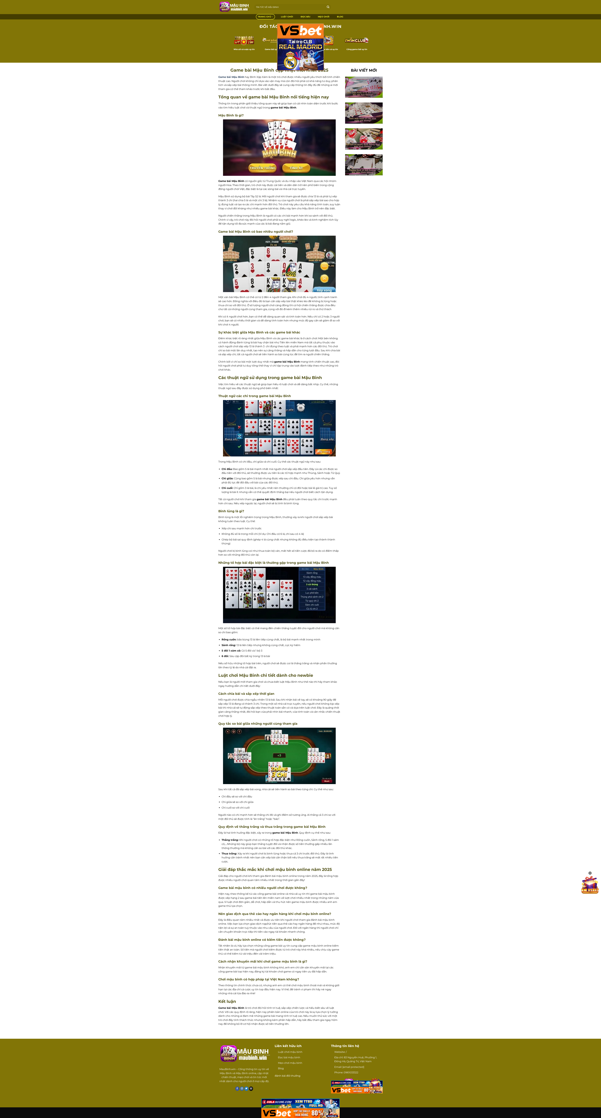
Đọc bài (305, 17)
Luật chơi (287, 17)
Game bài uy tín (272, 49)
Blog (281, 1068)
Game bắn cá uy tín (328, 49)
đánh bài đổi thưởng (287, 1075)
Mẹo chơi (323, 17)
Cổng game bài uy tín (357, 49)
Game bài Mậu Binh (231, 77)
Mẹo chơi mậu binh (290, 1062)
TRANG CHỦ (264, 17)
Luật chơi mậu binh (290, 1051)
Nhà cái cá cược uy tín (244, 49)
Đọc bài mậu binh (289, 1057)
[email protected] (353, 1067)
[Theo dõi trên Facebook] (237, 1089)
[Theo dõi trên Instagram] (242, 1089)
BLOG (340, 17)
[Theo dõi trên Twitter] (246, 1089)
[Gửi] (328, 7)
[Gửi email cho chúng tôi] (251, 1089)
